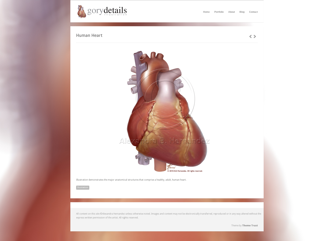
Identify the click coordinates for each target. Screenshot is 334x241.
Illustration (82, 187)
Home (206, 12)
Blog (242, 12)
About (231, 11)
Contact (253, 12)
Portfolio (219, 12)
